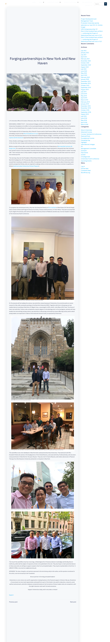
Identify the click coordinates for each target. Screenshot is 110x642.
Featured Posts (85, 136)
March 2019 (84, 100)
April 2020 (84, 75)
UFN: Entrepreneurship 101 (89, 29)
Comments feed (86, 170)
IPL (82, 146)
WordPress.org (85, 172)
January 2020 (85, 79)
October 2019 (85, 85)
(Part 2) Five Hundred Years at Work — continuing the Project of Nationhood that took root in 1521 (92, 33)
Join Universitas (87, 2)
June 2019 (84, 94)
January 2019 (85, 104)
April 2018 (84, 122)
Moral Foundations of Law (30, 133)
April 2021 (84, 57)
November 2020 (86, 61)
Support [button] (11, 595)
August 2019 (85, 89)
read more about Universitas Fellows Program (26, 166)
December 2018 (85, 106)
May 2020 (84, 73)
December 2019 (85, 81)
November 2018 (86, 108)
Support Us (88, 5)
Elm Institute (52, 207)
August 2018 (85, 114)
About (41, 2)
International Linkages (88, 144)
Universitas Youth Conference (90, 159)
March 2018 (84, 124)
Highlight (84, 142)
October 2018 (85, 110)
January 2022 (85, 52)
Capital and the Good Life (16, 137)
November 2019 (86, 83)
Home (34, 2)
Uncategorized (85, 157)
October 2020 (85, 63)
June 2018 (84, 118)
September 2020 (86, 65)
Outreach (84, 150)
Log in (83, 166)
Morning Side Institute (64, 146)
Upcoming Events (86, 161)
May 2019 (84, 96)
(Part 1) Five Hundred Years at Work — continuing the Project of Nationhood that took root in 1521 (92, 39)
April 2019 (84, 98)
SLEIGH (83, 155)
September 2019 (86, 87)
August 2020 (85, 67)
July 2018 (83, 116)
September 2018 (86, 112)
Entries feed (84, 168)
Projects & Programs (70, 2)
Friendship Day (85, 140)
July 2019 (83, 92)
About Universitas (86, 130)
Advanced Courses (86, 132)
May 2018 (84, 120)
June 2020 (84, 71)
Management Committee (88, 148)
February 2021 (85, 59)
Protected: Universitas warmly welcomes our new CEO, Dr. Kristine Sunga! (91, 25)
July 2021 (83, 55)
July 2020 (83, 69)
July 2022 (83, 50)
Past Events (84, 152)
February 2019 (85, 102)
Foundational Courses (87, 138)
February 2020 (85, 77)
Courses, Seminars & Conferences (91, 134)
